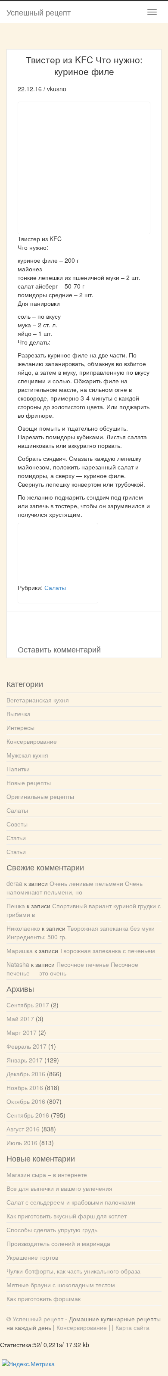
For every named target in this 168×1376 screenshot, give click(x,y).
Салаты (17, 810)
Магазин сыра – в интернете (46, 1174)
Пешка (15, 905)
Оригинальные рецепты (40, 796)
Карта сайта (132, 1327)
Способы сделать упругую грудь (51, 1229)
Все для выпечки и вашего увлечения (59, 1188)
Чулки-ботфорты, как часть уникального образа (73, 1271)
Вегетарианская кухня (37, 700)
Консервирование (31, 741)
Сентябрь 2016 (27, 1115)
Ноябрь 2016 (24, 1087)
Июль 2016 (21, 1142)
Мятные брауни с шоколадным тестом (60, 1284)
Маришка (19, 950)
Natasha (17, 964)
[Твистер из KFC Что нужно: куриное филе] (58, 553)
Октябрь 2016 (25, 1101)
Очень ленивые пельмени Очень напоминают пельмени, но (74, 887)
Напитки (18, 768)
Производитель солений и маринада (58, 1243)
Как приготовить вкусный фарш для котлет (66, 1215)
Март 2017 (21, 1032)
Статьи (16, 837)
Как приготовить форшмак (43, 1298)
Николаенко (23, 928)
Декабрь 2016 (25, 1073)
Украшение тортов (32, 1257)
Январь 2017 (24, 1060)
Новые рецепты (28, 782)
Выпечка (18, 713)
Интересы (20, 727)
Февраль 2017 (26, 1046)
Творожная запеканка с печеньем (107, 950)
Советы (17, 824)
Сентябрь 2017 (27, 1004)
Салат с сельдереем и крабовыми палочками (70, 1202)
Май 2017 (20, 1018)
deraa (14, 883)
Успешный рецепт (38, 12)
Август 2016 (23, 1128)
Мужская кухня (27, 755)
